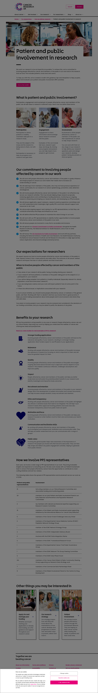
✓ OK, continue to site (64, 682)
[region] (49, 681)
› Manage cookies (64, 673)
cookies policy (33, 684)
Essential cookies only (64, 678)
